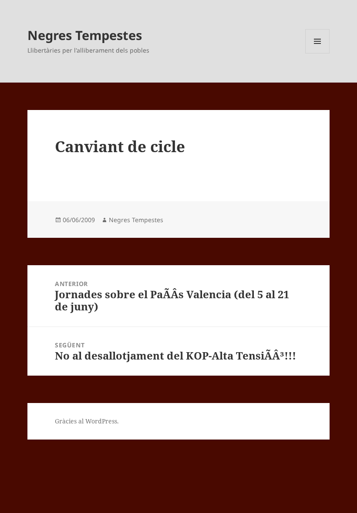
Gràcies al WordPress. (87, 421)
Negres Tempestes (84, 35)
